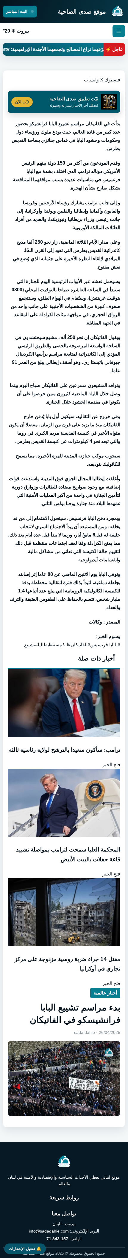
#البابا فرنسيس (105, 644)
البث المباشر (17, 11)
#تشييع (31, 644)
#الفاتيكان (80, 644)
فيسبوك (112, 79)
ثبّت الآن (22, 102)
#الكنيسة (62, 644)
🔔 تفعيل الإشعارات (25, 1248)
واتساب (91, 79)
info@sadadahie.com (49, 1231)
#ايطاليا (45, 644)
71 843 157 (57, 1238)
